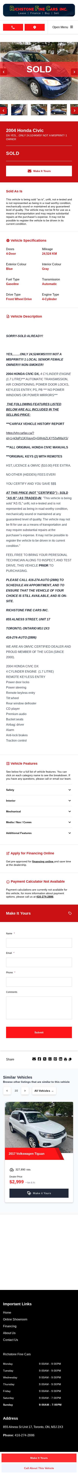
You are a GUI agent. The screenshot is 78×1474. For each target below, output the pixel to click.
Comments (11, 992)
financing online (43, 861)
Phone (10, 972)
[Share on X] (45, 1060)
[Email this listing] (34, 1060)
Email (10, 953)
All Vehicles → (44, 1090)
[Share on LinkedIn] (61, 1060)
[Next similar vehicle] (25, 1091)
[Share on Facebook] (39, 1060)
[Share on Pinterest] (55, 1060)
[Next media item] (74, 71)
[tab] (17, 1356)
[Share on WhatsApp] (50, 1060)
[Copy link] (70, 1060)
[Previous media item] (3, 71)
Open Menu (61, 27)
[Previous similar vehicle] (7, 1091)
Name (10, 933)
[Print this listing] (66, 1060)
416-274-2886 (44, 896)
